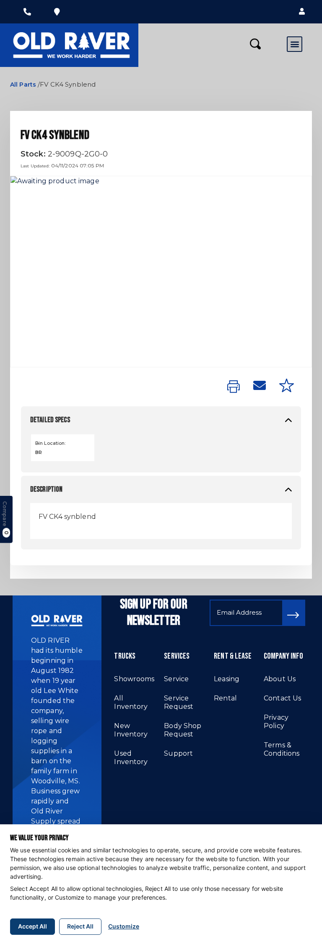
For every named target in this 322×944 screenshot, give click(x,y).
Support (178, 753)
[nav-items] (27, 12)
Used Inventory (131, 757)
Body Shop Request (182, 730)
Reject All (80, 926)
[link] (233, 387)
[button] (302, 12)
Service (176, 679)
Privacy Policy (276, 721)
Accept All (32, 926)
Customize (123, 926)
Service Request (178, 702)
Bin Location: (50, 443)
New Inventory (131, 730)
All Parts (23, 84)
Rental (225, 698)
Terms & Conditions (281, 749)
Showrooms (134, 679)
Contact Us (282, 698)
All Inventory (131, 702)
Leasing (226, 679)
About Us (280, 679)
